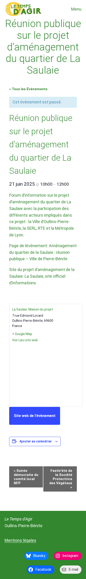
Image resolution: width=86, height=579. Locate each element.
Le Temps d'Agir (18, 519)
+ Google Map (22, 334)
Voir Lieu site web (25, 340)
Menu (76, 9)
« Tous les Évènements (28, 89)
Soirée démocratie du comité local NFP (26, 477)
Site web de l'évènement (34, 416)
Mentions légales (20, 540)
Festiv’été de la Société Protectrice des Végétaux (60, 479)
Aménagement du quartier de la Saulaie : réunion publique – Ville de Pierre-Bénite (43, 252)
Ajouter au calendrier (35, 441)
